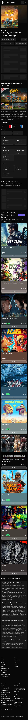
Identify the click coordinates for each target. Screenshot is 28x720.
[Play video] (14, 95)
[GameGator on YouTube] (5, 709)
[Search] (22, 2)
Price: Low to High (20, 43)
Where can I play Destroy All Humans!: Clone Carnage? (11, 640)
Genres (3, 137)
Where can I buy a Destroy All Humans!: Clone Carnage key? (12, 583)
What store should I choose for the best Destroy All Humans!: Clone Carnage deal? (12, 621)
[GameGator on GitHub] (11, 709)
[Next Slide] (24, 95)
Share (24, 39)
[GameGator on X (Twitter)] (7, 709)
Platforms (4, 147)
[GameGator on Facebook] (3, 709)
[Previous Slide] (3, 95)
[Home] (2, 2)
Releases (4, 163)
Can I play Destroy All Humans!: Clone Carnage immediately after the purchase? (12, 603)
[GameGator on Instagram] (1, 709)
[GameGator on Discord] (9, 709)
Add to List (6, 39)
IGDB (18, 716)
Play (14, 39)
